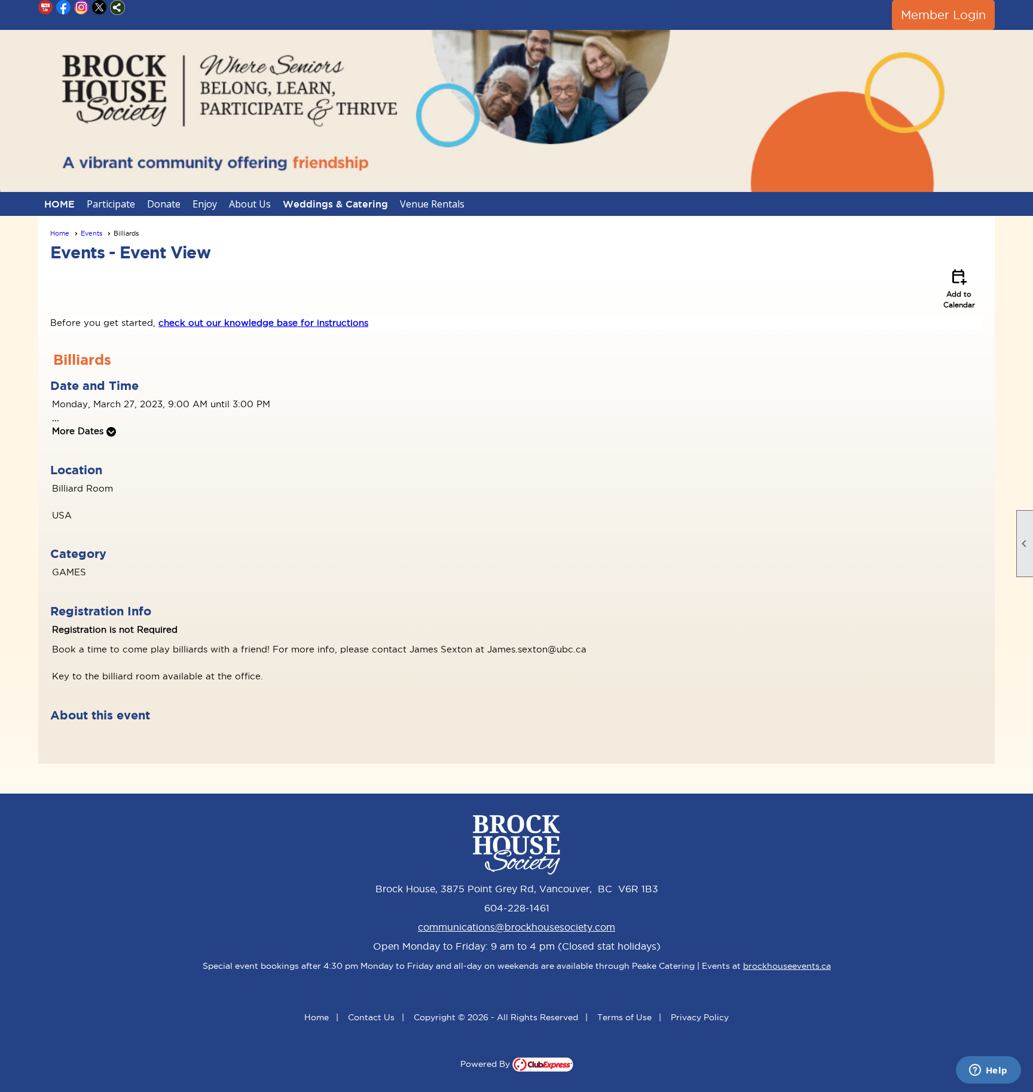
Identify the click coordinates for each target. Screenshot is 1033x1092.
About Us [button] (250, 204)
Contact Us (371, 1017)
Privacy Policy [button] (700, 1017)
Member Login (943, 15)
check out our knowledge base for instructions (263, 323)
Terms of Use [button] (624, 1017)
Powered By (486, 1064)
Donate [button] (164, 204)
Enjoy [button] (204, 204)
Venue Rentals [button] (432, 204)
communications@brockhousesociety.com (516, 927)
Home (59, 233)
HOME (59, 204)
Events (91, 233)
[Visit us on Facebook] (63, 7)
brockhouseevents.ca (787, 966)
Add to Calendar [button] (959, 288)
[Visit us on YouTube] (45, 7)
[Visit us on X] (99, 7)
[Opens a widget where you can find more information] (988, 1071)
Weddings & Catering (335, 204)
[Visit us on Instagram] (81, 7)
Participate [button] (111, 204)
